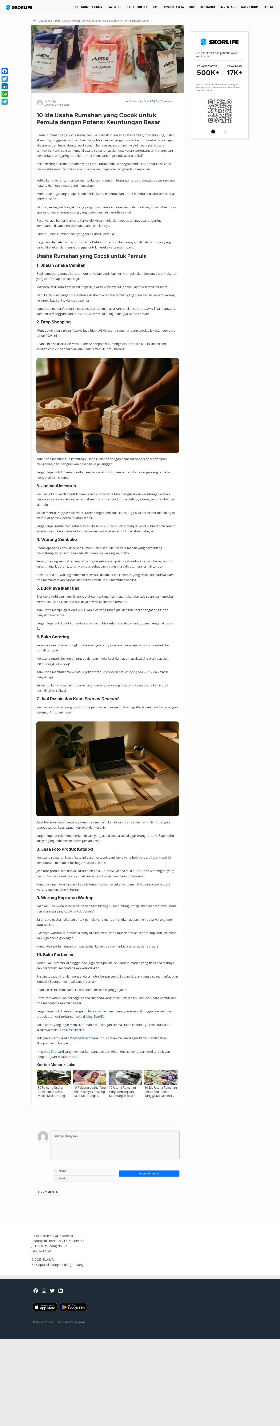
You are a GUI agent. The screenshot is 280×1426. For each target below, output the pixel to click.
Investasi (228, 7)
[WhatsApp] (4, 94)
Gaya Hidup (249, 7)
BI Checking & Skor (87, 7)
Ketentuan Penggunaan (71, 1322)
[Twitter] (4, 79)
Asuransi (207, 7)
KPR (156, 7)
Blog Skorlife (45, 242)
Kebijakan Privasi (43, 1322)
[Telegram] (4, 101)
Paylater (114, 7)
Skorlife (52, 101)
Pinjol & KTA (174, 7)
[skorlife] (20, 7)
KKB (192, 7)
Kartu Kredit (137, 7)
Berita (268, 7)
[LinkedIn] (4, 86)
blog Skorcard (54, 1051)
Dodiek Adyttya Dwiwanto (158, 101)
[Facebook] (4, 71)
